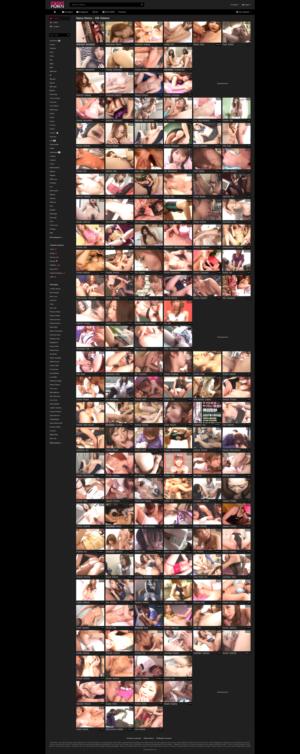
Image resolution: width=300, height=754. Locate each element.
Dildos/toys (54, 110)
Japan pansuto (149, 120)
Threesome (139, 44)
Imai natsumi (168, 70)
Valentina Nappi (55, 381)
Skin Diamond (55, 396)
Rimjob (52, 194)
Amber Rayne (55, 385)
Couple (166, 425)
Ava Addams (54, 373)
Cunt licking (54, 106)
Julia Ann (53, 300)
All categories (55, 237)
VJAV (52, 277)
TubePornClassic (56, 273)
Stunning (53, 217)
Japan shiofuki (198, 577)
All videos (68, 12)
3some (52, 44)
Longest (56, 26)
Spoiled (52, 210)
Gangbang (174, 374)
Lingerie (53, 160)
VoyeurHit (53, 269)
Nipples (52, 175)
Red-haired (54, 191)
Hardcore (118, 95)
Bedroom (53, 71)
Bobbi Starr (54, 434)
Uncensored (117, 70)
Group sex (138, 196)
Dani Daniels (54, 404)
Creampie (109, 70)
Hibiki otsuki (81, 44)
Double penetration (229, 247)
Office (137, 349)
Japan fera (226, 196)
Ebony (52, 113)
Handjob (167, 44)
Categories (83, 12)
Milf (169, 323)
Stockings (53, 214)
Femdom (171, 526)
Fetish (52, 129)
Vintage (52, 229)
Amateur (53, 48)
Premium (122, 12)
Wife (51, 233)
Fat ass (52, 125)
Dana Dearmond (56, 423)
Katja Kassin (54, 350)
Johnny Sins (54, 365)
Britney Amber (55, 316)
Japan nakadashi (203, 120)
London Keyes (55, 289)
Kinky (85, 501)
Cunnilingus (175, 95)
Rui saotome (90, 44)
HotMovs (53, 265)
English (246, 5)
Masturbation (55, 168)
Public (166, 349)
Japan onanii (139, 501)
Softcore (53, 202)
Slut (172, 44)
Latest (55, 22)
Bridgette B (54, 342)
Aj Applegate (54, 419)
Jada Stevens (55, 415)
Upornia (218, 44)
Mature (52, 171)
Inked (52, 148)
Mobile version (165, 738)
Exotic (52, 117)
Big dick (53, 79)
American (53, 41)
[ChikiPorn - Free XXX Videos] (57, 4)
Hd (51, 141)
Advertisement (222, 83)
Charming (53, 94)
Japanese (53, 152)
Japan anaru (205, 247)
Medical (118, 44)
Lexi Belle (53, 377)
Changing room (179, 70)
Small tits (171, 120)
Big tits (52, 83)
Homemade (54, 144)
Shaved (52, 198)
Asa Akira (53, 354)
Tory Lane (53, 388)
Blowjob (115, 146)
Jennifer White (55, 427)
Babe (52, 64)
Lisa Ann (53, 431)
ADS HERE (110, 12)
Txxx (131, 44)
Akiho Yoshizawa (56, 331)
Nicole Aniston (55, 323)
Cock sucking (55, 98)
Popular (56, 18)
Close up (138, 95)
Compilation (80, 70)
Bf (50, 75)
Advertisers (149, 738)
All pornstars (55, 443)
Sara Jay (53, 438)
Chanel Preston (55, 412)
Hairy (115, 171)
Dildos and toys (111, 222)
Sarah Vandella (55, 358)
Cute (195, 120)
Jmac (52, 304)
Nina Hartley (54, 293)
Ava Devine (54, 369)
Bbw (51, 67)
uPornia (53, 257)
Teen (51, 221)
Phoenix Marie (55, 312)
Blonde (52, 90)
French (52, 133)
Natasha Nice (55, 339)
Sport (117, 374)
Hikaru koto (139, 120)
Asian (52, 56)
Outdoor (230, 44)
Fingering (147, 44)
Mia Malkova (54, 392)
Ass (51, 60)
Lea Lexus (54, 400)
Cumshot (53, 102)
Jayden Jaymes (55, 408)
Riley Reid (53, 327)
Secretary (119, 425)
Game (137, 171)
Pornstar (53, 183)
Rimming (197, 247)
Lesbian (53, 156)
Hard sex (53, 137)
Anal (51, 52)
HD (96, 12)
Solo (51, 206)
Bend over (80, 95)
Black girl (53, 87)
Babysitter (80, 704)
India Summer (55, 319)
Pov (51, 187)
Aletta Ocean (54, 362)
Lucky (52, 164)
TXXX (52, 249)
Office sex (53, 179)
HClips (52, 253)
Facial (52, 121)
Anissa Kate (54, 346)
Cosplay (142, 222)
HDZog (52, 261)
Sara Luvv (53, 296)
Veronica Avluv (55, 335)
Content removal (133, 738)
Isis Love (53, 308)
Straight (235, 5)
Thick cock (54, 225)
